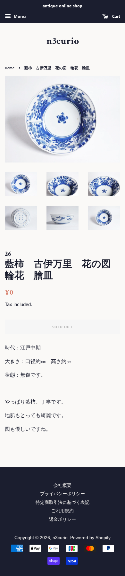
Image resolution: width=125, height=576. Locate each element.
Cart (115, 16)
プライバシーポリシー (62, 493)
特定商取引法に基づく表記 (62, 502)
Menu (19, 16)
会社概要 (62, 485)
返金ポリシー (62, 519)
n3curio (62, 41)
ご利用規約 (62, 510)
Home (9, 67)
